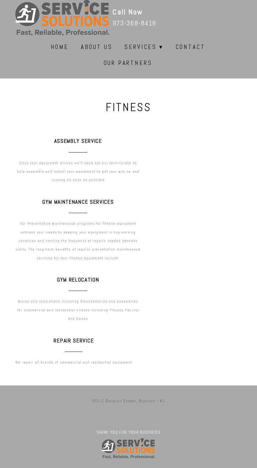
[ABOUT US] (94, 53)
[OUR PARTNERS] (125, 69)
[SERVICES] (141, 53)
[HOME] (57, 53)
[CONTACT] (188, 53)
